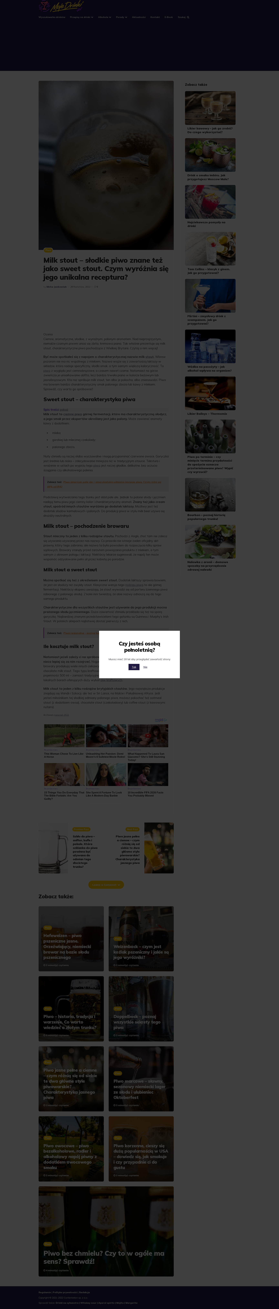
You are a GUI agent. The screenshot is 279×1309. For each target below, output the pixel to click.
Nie (145, 667)
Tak (134, 667)
